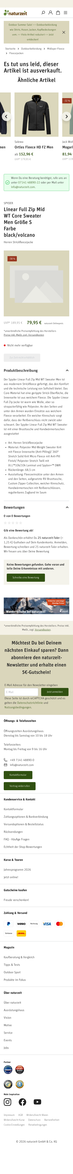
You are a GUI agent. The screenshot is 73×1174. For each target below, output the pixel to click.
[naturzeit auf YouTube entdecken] (37, 1104)
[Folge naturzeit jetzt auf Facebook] (22, 1104)
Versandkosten (43, 629)
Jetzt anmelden (55, 692)
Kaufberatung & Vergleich (19, 957)
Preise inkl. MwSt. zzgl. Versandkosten (24, 335)
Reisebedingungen (37, 1125)
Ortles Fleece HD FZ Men (34, 147)
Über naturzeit (13, 992)
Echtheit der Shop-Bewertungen (23, 846)
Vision (7, 1017)
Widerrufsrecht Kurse (14, 1120)
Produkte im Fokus (15, 979)
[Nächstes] (66, 116)
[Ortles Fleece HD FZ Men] (36, 114)
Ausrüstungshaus (14, 1010)
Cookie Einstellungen (14, 1125)
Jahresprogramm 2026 (17, 869)
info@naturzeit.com (23, 187)
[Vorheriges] (6, 116)
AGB (20, 1115)
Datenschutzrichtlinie (30, 702)
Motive (8, 1025)
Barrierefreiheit (51, 1120)
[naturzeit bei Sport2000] (19, 1069)
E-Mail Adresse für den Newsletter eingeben (31, 685)
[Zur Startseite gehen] (20, 13)
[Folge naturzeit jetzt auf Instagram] (7, 1104)
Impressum (9, 1115)
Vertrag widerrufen (20, 786)
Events (8, 1040)
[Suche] (43, 12)
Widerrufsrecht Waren (37, 1115)
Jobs (6, 1047)
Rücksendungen (13, 831)
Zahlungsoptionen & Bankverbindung (26, 816)
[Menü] (65, 12)
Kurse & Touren (13, 859)
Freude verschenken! (16, 899)
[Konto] (50, 12)
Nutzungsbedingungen (17, 707)
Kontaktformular (18, 775)
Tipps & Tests (12, 964)
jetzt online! (11, 877)
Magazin (9, 947)
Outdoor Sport (12, 972)
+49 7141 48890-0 (22, 760)
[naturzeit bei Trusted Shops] (8, 1084)
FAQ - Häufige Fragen (16, 839)
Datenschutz (34, 1120)
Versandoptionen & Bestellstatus (24, 824)
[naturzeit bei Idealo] (8, 1069)
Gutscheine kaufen (15, 890)
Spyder (8, 203)
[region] (36, 121)
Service (8, 1032)
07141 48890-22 (29, 182)
